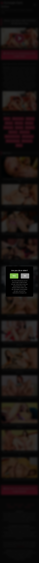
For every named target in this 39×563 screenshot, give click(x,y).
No (25, 276)
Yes (14, 276)
